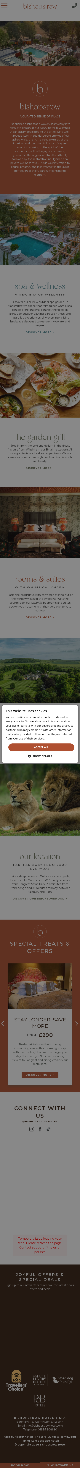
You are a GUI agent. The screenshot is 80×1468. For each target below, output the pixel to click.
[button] (40, 756)
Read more (52, 738)
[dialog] (40, 734)
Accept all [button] (41, 747)
